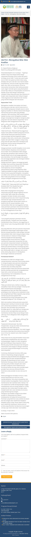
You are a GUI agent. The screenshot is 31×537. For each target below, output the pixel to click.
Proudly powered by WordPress (10, 533)
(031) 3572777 (4, 499)
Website (3, 465)
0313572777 (5, 1)
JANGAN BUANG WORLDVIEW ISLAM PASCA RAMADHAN (15, 423)
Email (3, 460)
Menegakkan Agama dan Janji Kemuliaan (15, 427)
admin (13, 65)
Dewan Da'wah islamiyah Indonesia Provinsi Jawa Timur (14, 12)
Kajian (2, 14)
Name (3, 454)
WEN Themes (15, 535)
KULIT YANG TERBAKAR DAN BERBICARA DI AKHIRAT (16, 524)
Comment (4, 438)
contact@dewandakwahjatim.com (17, 1)
